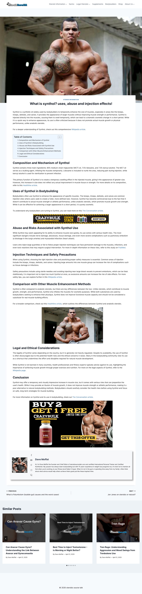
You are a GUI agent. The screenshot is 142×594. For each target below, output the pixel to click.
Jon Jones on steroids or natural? (122, 493)
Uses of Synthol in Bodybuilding (31, 143)
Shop (120, 4)
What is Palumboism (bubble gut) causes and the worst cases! (32, 493)
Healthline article (30, 185)
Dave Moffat (42, 459)
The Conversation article (92, 211)
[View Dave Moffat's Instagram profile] (31, 470)
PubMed (121, 248)
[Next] (136, 538)
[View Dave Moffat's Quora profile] (31, 475)
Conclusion (23, 156)
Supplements (97, 4)
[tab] (66, 565)
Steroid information (71, 99)
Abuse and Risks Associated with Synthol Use (36, 146)
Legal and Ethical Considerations (31, 154)
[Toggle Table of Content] (58, 137)
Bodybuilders (110, 4)
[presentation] (23, 528)
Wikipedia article (78, 129)
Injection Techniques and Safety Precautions (36, 148)
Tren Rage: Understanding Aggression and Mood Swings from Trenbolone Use (117, 550)
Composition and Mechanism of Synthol (34, 140)
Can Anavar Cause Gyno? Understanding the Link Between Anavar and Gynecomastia (22, 550)
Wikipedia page (19, 370)
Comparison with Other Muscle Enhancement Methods (40, 151)
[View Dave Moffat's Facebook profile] (31, 455)
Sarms (71, 4)
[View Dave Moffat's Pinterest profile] (31, 465)
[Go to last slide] (5, 538)
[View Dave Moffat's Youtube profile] (31, 460)
